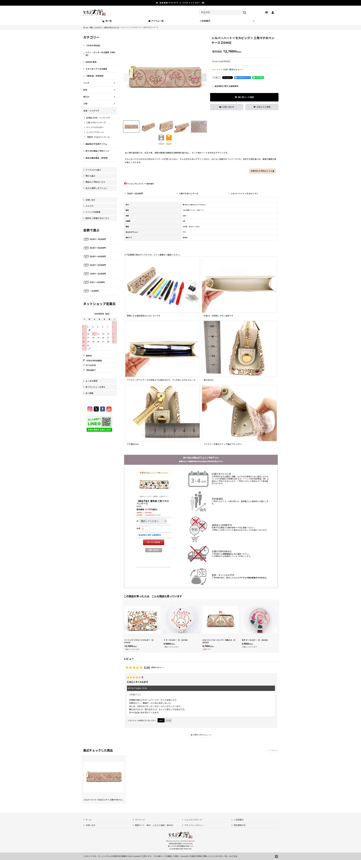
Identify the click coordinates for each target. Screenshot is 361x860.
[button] (254, 21)
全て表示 (200, 735)
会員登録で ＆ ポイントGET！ (180, 3)
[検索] (244, 12)
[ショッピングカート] (266, 12)
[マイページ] (272, 12)
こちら (234, 856)
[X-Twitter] (97, 409)
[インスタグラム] (90, 409)
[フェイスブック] (103, 409)
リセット (274, 750)
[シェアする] (216, 77)
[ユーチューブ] (108, 409)
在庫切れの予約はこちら (261, 171)
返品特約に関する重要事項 (226, 86)
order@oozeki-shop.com (181, 849)
